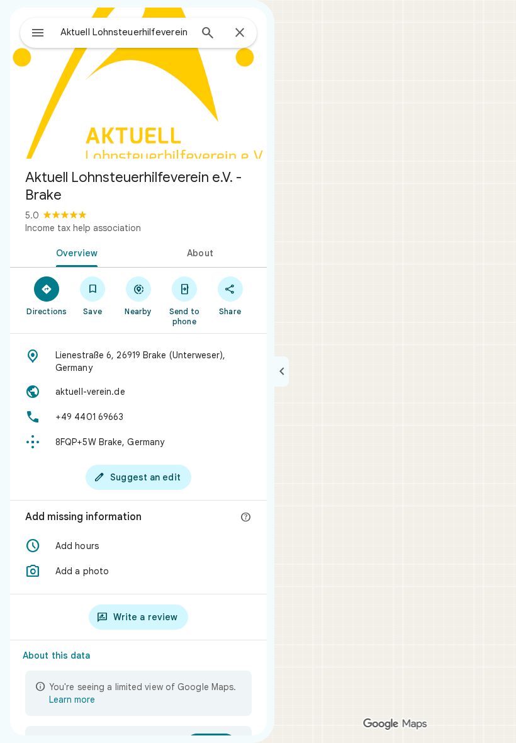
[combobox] (125, 32)
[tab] (74, 252)
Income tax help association (83, 228)
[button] (138, 546)
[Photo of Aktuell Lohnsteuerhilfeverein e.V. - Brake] (138, 83)
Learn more (72, 699)
